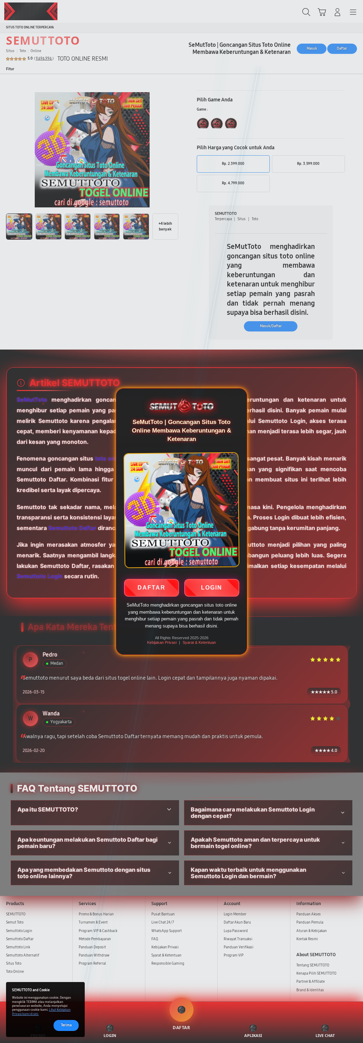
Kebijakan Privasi (162, 642)
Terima (66, 1025)
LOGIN (211, 587)
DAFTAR (152, 587)
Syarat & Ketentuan (199, 642)
